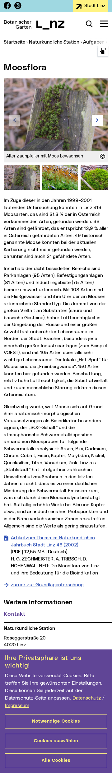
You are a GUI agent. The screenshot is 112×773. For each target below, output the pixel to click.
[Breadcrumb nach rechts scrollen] (102, 51)
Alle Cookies (56, 760)
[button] (102, 156)
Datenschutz (86, 698)
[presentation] (14, 120)
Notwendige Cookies (56, 721)
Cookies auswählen (56, 741)
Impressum (17, 705)
